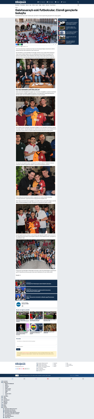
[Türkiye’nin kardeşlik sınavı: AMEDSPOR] (50, 327)
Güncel (27, 5)
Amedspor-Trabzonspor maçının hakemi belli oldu (50, 320)
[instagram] (36, 379)
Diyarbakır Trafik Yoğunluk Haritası (44, 366)
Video (58, 2)
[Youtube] (23, 369)
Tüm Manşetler (40, 368)
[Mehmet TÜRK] (18, 304)
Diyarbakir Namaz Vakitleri (42, 365)
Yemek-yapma (8, 393)
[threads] (83, 379)
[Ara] (78, 1)
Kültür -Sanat (8, 388)
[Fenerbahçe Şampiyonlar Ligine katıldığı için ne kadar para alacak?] (36, 327)
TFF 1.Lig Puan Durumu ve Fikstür (12, 413)
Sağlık (40, 5)
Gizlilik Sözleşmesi (70, 365)
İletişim (55, 366)
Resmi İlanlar (52, 5)
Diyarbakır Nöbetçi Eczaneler (43, 363)
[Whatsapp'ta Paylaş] (20, 44)
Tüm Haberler (42, 2)
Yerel (6, 394)
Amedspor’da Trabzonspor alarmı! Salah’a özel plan (35, 320)
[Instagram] (21, 369)
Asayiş (55, 364)
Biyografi (5, 402)
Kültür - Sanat (35, 5)
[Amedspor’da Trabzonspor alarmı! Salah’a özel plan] (36, 315)
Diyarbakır (17, 5)
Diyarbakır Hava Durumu (42, 364)
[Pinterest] (20, 369)
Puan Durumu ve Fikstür (42, 367)
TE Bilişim (77, 375)
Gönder (18, 349)
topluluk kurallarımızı (26, 352)
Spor (30, 5)
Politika (55, 365)
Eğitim (43, 5)
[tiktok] (71, 379)
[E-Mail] (22, 306)
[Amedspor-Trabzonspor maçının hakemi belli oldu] (50, 315)
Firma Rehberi (6, 399)
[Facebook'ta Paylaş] (16, 44)
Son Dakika (22, 5)
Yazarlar (64, 2)
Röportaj (5, 401)
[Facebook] (16, 369)
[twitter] (24, 379)
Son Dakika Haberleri (41, 369)
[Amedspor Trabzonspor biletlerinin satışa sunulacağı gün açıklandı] (22, 315)
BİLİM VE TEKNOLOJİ (9, 383)
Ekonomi (47, 5)
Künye (68, 366)
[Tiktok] (25, 369)
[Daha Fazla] (22, 44)
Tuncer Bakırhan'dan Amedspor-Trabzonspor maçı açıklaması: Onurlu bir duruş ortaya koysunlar (22, 333)
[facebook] (12, 379)
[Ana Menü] (78, 5)
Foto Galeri (50, 2)
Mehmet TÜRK (19, 46)
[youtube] (48, 379)
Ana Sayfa (5, 381)
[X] (18, 369)
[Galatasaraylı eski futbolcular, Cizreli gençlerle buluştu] (36, 31)
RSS (17, 375)
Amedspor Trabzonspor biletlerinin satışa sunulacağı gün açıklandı (22, 320)
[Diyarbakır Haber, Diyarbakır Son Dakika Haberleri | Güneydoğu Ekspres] (20, 2)
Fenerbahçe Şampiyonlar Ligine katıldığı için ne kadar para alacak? (36, 332)
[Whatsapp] (29, 369)
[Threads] (27, 369)
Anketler (5, 403)
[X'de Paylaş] (18, 44)
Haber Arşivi (40, 370)
